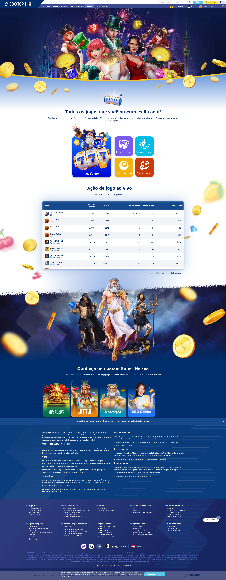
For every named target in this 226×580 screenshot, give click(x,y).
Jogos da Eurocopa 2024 (106, 535)
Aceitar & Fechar (154, 574)
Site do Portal (33, 539)
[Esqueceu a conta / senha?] (190, 2)
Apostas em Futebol (35, 510)
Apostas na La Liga (104, 528)
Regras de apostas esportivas (73, 529)
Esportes (46, 6)
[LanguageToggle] (221, 2)
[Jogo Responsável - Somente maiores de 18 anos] (99, 546)
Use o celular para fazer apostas (143, 535)
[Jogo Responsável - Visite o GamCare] (91, 546)
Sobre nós (170, 508)
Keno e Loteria (102, 6)
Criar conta (210, 2)
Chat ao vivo (33, 530)
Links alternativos (34, 537)
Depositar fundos (138, 528)
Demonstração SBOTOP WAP (142, 512)
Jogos (89, 6)
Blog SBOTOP (171, 526)
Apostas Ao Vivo (34, 512)
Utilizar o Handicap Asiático (141, 533)
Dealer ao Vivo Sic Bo (70, 514)
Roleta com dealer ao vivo (71, 512)
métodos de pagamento (78, 561)
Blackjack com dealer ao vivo (72, 516)
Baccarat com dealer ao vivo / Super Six (76, 510)
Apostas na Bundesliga (105, 533)
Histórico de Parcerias (174, 516)
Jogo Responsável (173, 512)
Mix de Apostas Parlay (36, 514)
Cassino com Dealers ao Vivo (178, 557)
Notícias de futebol (173, 528)
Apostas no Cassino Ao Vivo (72, 508)
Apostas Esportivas (35, 508)
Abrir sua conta (137, 526)
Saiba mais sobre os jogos (106, 510)
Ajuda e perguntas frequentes (38, 528)
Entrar (198, 2)
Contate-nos (33, 526)
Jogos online (102, 508)
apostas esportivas (81, 553)
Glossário (32, 535)
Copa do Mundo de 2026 (106, 537)
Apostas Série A (103, 530)
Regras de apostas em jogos (72, 533)
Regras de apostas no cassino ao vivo (75, 531)
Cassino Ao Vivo (77, 6)
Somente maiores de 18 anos (72, 535)
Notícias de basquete (174, 530)
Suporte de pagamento (174, 514)
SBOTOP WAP (137, 510)
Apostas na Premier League (107, 526)
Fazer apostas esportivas (141, 530)
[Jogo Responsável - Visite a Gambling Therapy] (84, 546)
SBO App (135, 508)
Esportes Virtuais (60, 6)
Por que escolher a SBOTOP (176, 510)
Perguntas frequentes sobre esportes (40, 533)
